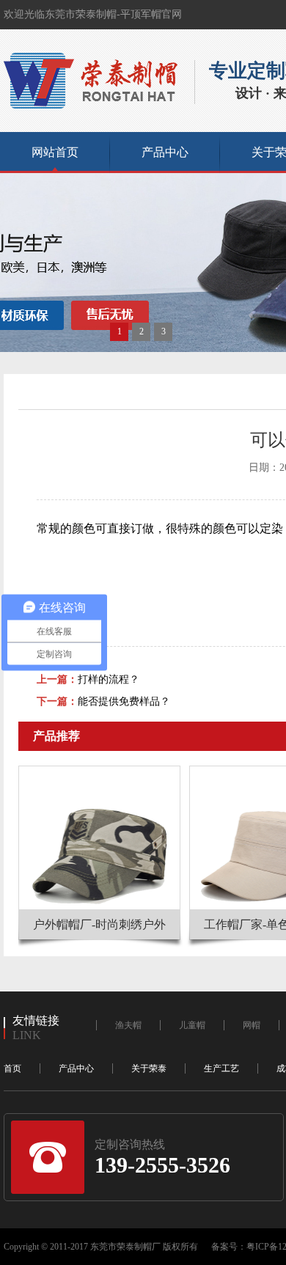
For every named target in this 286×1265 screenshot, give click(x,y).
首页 (12, 1068)
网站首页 (55, 152)
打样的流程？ (108, 679)
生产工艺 (221, 1068)
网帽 (251, 1025)
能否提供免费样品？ (124, 701)
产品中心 (165, 152)
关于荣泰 (148, 1068)
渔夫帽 (128, 1025)
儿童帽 (192, 1025)
